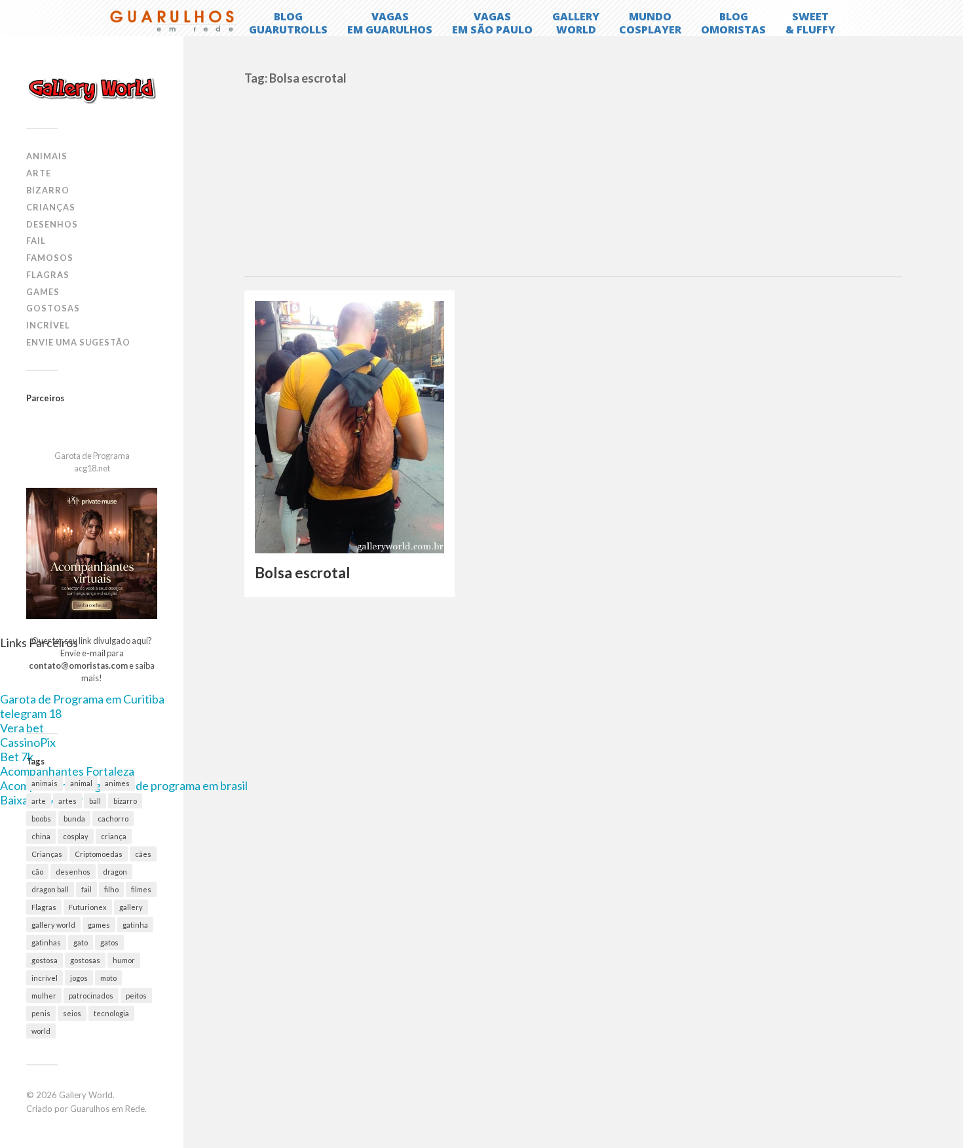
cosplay (75, 836)
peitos (136, 995)
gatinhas (46, 942)
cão (37, 871)
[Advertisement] (572, 177)
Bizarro (47, 190)
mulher (43, 995)
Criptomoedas (99, 854)
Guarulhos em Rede (107, 1108)
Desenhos (52, 224)
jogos (79, 978)
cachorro (113, 818)
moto (108, 978)
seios (72, 1013)
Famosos (49, 257)
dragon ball (50, 889)
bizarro (125, 801)
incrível (44, 978)
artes (67, 801)
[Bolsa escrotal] (349, 427)
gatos (109, 942)
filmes (141, 889)
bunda (74, 818)
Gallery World (86, 1095)
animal (81, 783)
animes (117, 783)
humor (124, 960)
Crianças (50, 207)
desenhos (73, 871)
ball (95, 801)
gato (80, 942)
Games (43, 292)
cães (143, 854)
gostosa (44, 960)
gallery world (53, 924)
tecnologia (111, 1013)
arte (38, 801)
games (99, 924)
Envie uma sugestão (78, 342)
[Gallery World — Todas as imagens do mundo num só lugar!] (91, 90)
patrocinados (91, 995)
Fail (36, 240)
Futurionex (88, 907)
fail (86, 889)
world (40, 1031)
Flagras (47, 274)
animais (44, 783)
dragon (115, 871)
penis (40, 1013)
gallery (131, 907)
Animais (46, 156)
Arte (38, 173)
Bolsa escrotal (302, 573)
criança (113, 836)
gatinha (135, 924)
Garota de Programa (92, 455)
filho (111, 889)
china (40, 836)
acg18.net (92, 468)
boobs (41, 818)
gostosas (85, 960)
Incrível (48, 325)
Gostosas (53, 308)
